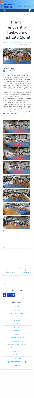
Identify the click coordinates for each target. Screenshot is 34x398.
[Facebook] (9, 295)
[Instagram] (13, 295)
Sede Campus (27, 42)
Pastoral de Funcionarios (17, 337)
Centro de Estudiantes (17, 313)
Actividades (13, 42)
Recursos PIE (17, 351)
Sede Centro (13, 44)
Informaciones (17, 327)
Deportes (20, 42)
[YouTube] (4, 295)
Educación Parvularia (17, 324)
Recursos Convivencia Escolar (17, 344)
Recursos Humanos (17, 348)
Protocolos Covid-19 (17, 341)
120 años (17, 306)
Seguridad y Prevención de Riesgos (17, 362)
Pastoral (17, 334)
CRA (17, 317)
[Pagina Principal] (16, 7)
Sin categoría (17, 365)
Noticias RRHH (17, 331)
